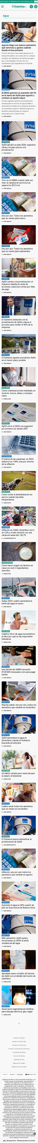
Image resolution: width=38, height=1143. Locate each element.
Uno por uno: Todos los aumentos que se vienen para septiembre (17, 250)
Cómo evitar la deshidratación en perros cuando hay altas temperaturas (17, 497)
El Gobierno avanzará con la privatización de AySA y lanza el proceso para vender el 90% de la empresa (17, 323)
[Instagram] (35, 6)
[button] (2, 6)
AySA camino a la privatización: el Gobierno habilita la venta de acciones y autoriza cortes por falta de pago (18, 285)
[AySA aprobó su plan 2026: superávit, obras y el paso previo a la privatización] (19, 131)
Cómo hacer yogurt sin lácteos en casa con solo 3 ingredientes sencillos (17, 568)
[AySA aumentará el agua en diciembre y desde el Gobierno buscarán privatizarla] (19, 724)
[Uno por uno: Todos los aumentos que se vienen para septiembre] (19, 234)
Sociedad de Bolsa (19, 1052)
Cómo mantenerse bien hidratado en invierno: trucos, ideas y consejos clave (18, 393)
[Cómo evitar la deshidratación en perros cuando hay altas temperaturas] (19, 480)
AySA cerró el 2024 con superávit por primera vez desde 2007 (17, 427)
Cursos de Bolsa (19, 1056)
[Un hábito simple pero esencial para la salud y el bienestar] (19, 759)
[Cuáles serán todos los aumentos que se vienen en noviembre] (19, 792)
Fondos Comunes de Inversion (19, 1049)
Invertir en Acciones (19, 1045)
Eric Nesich (6, 66)
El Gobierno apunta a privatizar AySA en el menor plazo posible (19, 358)
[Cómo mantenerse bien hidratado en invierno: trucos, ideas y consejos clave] (19, 376)
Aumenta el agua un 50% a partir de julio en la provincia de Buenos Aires (18, 906)
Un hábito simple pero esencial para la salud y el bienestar (18, 774)
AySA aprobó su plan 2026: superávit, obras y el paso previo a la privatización (19, 147)
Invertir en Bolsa (19, 1038)
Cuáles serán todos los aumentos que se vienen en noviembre (17, 807)
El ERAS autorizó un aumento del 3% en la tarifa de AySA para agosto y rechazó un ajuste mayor (19, 95)
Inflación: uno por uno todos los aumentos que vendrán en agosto (17, 873)
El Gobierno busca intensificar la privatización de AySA (16, 840)
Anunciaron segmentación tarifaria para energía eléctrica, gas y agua (17, 1010)
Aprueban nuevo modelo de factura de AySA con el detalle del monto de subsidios (18, 976)
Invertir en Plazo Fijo (19, 1042)
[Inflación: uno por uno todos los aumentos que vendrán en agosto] (19, 858)
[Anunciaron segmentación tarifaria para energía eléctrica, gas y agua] (19, 995)
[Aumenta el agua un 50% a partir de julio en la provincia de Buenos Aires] (19, 891)
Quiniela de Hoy (19, 1060)
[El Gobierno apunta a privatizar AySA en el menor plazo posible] (19, 343)
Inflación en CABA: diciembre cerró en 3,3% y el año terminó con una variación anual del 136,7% (18, 532)
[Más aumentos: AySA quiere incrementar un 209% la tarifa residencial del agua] (19, 924)
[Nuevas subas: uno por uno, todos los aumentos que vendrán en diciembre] (19, 691)
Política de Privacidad (19, 1067)
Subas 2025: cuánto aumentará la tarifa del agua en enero (17, 602)
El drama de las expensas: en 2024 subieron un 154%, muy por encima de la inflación (18, 461)
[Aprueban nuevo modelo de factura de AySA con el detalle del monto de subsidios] (19, 959)
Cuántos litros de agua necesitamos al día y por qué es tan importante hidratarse (18, 636)
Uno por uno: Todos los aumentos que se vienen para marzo (17, 217)
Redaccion (6, 399)
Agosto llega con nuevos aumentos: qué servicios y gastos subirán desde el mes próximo (19, 48)
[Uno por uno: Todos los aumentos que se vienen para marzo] (19, 201)
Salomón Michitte (9, 538)
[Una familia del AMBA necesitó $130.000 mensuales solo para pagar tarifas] (19, 655)
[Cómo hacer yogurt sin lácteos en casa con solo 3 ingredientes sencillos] (19, 551)
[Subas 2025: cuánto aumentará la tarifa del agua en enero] (19, 587)
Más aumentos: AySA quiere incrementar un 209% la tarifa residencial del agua (15, 940)
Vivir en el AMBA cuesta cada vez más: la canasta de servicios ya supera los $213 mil (17, 183)
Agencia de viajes (19, 1063)
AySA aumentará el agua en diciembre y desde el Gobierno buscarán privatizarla (16, 740)
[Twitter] (31, 6)
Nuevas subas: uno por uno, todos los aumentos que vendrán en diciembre (19, 706)
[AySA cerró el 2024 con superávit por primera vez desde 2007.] (19, 412)
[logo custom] (19, 6)
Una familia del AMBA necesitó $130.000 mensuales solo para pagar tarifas (19, 672)
